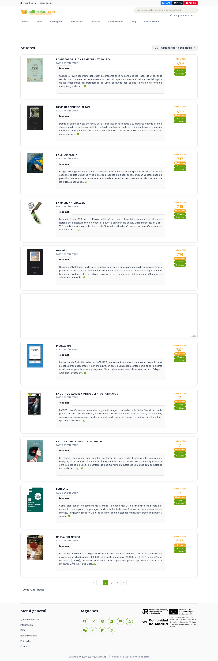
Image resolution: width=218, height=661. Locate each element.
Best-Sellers (77, 21)
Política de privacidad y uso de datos (130, 656)
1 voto (180, 500)
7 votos (180, 71)
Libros (39, 21)
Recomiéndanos (29, 635)
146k (179, 3)
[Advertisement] (109, 36)
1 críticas (180, 122)
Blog (134, 21)
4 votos (180, 118)
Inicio (25, 21)
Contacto (25, 646)
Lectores (95, 21)
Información (26, 625)
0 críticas (180, 265)
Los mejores (56, 21)
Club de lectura (115, 21)
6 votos (180, 166)
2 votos (180, 453)
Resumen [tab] (64, 68)
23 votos (180, 357)
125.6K (192, 3)
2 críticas (180, 169)
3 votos (180, 405)
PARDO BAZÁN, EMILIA (67, 63)
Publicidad (25, 641)
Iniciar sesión (29, 3)
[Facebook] (84, 621)
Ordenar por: (176, 47)
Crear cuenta (46, 3)
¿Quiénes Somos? (29, 619)
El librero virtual (151, 21)
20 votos (180, 214)
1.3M (167, 3)
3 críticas (180, 74)
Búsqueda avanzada (183, 15)
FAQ (22, 630)
